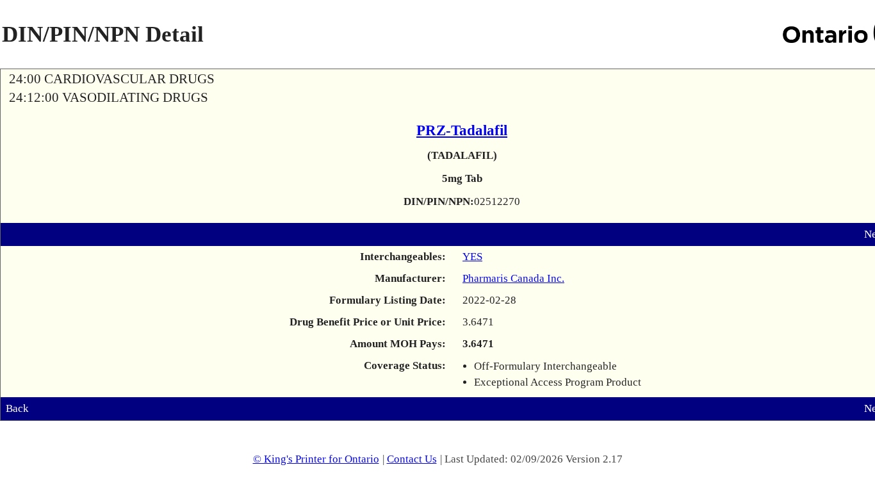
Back (17, 408)
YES (472, 256)
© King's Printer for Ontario (316, 459)
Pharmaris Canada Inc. (513, 278)
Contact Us (412, 459)
